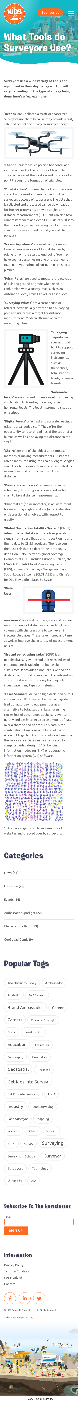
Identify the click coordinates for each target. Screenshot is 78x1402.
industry (15, 1106)
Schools (33, 1131)
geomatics (39, 1057)
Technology (40, 1168)
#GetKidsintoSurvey (22, 983)
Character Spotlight (18, 926)
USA (33, 1180)
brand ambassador (25, 1007)
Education (11, 886)
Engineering (42, 1045)
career (58, 1007)
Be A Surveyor (37, 995)
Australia (14, 995)
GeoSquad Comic (16, 939)
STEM (11, 1143)
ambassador (54, 983)
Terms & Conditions (18, 1271)
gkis (51, 1093)
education (17, 1044)
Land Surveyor (18, 1119)
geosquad (44, 1069)
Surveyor (52, 1155)
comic (12, 1032)
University (15, 1180)
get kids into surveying (23, 1094)
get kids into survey (28, 1081)
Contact (9, 1284)
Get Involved (13, 1277)
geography (15, 1057)
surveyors (15, 1168)
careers (15, 1019)
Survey (28, 1143)
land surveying (43, 1107)
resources (14, 1131)
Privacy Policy (13, 1265)
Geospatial (18, 1069)
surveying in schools (22, 1156)
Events (9, 899)
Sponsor (51, 1131)
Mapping (43, 1119)
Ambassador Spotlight (19, 913)
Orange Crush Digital (25, 1317)
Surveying (53, 1143)
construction (33, 1032)
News (8, 872)
